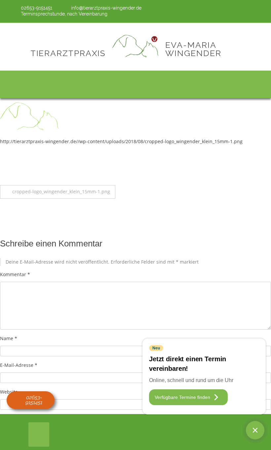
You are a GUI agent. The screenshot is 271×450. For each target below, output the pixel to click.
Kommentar (15, 274)
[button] (135, 82)
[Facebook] (248, 11)
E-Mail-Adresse (18, 365)
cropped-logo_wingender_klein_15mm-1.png (61, 191)
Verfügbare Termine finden (182, 397)
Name (8, 338)
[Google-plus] (259, 11)
